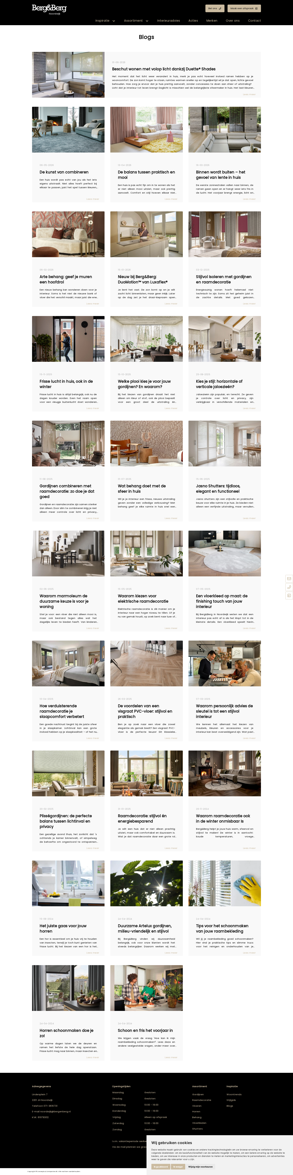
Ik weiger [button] (178, 1166)
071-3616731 (51, 1105)
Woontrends (234, 1094)
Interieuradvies (168, 21)
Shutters (197, 1128)
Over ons (233, 21)
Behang (196, 1117)
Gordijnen (198, 1094)
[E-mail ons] (289, 579)
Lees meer (249, 94)
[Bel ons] (289, 587)
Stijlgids (231, 1100)
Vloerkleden (199, 1123)
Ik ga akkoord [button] (161, 1166)
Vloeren (197, 1105)
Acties (193, 21)
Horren (196, 1111)
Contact (254, 21)
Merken (211, 21)
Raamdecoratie (201, 1100)
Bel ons (212, 8)
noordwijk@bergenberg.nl (55, 1111)
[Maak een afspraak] (289, 596)
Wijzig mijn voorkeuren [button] (200, 1166)
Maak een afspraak (242, 8)
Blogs (230, 1105)
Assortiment (133, 21)
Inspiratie (103, 21)
